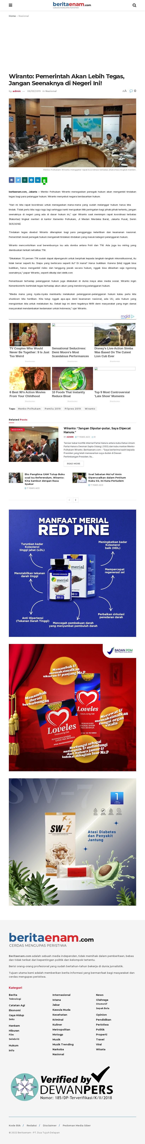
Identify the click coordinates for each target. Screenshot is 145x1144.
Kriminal (58, 1019)
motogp (58, 1034)
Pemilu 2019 (53, 408)
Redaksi (32, 1125)
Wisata (100, 1049)
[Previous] (69, 500)
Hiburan (14, 1030)
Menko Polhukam (29, 408)
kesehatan (60, 1014)
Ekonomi (15, 1010)
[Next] (75, 500)
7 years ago (83, 437)
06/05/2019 (34, 91)
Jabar (56, 1004)
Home (12, 16)
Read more (73, 463)
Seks (11, 1019)
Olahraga (102, 999)
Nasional (24, 16)
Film (11, 1034)
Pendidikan (103, 1019)
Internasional (61, 995)
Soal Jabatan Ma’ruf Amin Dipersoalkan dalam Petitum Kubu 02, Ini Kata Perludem (107, 477)
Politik (100, 1029)
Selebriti (14, 1039)
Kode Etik (15, 1125)
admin (17, 91)
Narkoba (58, 1049)
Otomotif (101, 1004)
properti (101, 1034)
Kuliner (57, 1024)
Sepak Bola (102, 1008)
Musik (56, 1039)
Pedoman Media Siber (77, 1125)
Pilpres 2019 (73, 408)
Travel (100, 1039)
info (11, 1050)
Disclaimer (50, 1125)
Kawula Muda (61, 1009)
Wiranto (90, 408)
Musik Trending (63, 1044)
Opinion (101, 1014)
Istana (57, 999)
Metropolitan (61, 1029)
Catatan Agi (17, 1005)
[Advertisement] (72, 44)
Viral (99, 1044)
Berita (13, 995)
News (99, 995)
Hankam (14, 1025)
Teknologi (15, 999)
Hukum (13, 1045)
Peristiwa (102, 1024)
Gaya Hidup (16, 1015)
